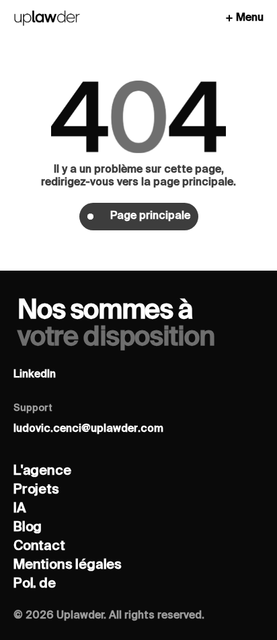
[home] (47, 18)
